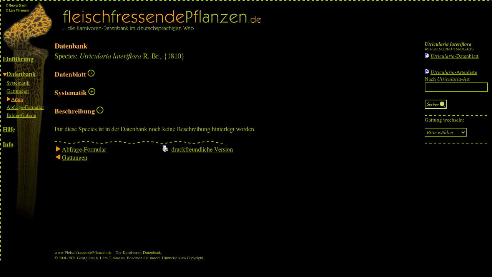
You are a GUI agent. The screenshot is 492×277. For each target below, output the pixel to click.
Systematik (18, 82)
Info (8, 144)
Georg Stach (87, 257)
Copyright (195, 257)
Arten (17, 98)
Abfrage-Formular (25, 106)
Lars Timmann (112, 257)
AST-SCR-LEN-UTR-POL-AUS (449, 49)
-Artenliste (453, 71)
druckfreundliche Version (202, 149)
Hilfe (9, 129)
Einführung (18, 58)
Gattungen (18, 90)
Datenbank (21, 73)
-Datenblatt (454, 55)
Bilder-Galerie (21, 115)
